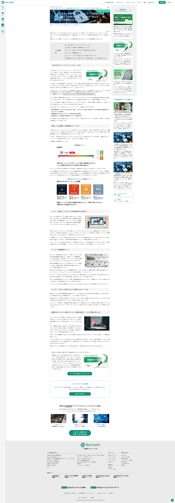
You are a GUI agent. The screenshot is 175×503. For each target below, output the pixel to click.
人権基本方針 (111, 493)
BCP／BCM (54, 457)
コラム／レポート (130, 2)
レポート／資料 (111, 458)
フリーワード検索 (112, 469)
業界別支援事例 (124, 458)
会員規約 (92, 497)
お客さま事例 (66, 24)
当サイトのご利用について (83, 497)
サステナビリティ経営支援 (52, 460)
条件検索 (110, 467)
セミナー (139, 2)
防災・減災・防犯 (91, 455)
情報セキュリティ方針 (102, 493)
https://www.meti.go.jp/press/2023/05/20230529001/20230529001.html (78, 93)
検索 (145, 2)
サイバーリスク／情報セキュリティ (75, 24)
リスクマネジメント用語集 (122, 194)
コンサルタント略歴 (125, 457)
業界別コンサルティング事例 (122, 200)
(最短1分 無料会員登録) (80, 433)
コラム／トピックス (57, 6)
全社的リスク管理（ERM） (52, 463)
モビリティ (85, 458)
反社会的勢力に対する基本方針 (70, 493)
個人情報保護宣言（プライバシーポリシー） (87, 493)
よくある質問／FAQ (125, 463)
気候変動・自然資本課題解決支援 (54, 455)
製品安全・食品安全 (51, 465)
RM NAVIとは (124, 455)
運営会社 (123, 465)
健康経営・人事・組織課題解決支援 (61, 458)
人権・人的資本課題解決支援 (83, 460)
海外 (48, 467)
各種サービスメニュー (113, 455)
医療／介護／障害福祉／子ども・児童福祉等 (86, 462)
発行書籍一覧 (124, 462)
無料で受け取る (79, 394)
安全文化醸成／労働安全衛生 (53, 462)
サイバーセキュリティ (58, 24)
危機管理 (79, 463)
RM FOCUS (110, 462)
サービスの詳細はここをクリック (80, 373)
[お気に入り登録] (108, 7)
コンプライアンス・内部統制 (83, 465)
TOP (51, 6)
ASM (52, 24)
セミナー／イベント (112, 457)
